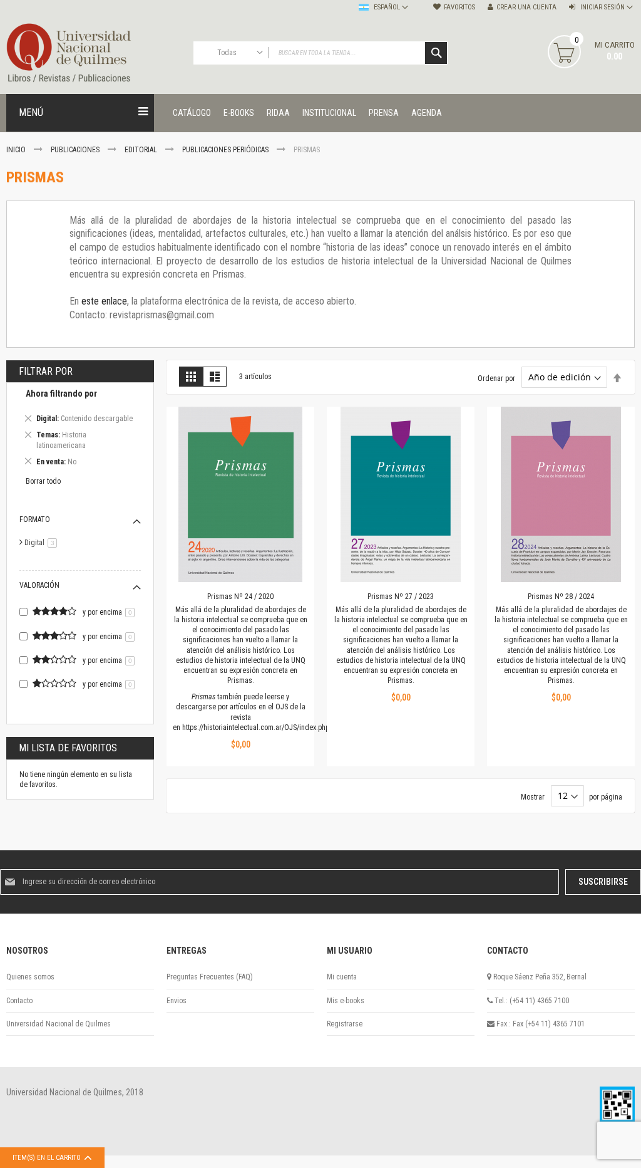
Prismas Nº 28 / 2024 (561, 596)
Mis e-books (345, 1000)
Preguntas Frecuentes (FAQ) (210, 976)
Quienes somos (30, 976)
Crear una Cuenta (526, 7)
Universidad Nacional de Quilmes (58, 1023)
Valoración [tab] (39, 585)
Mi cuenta (342, 976)
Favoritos (459, 7)
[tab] (80, 429)
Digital (42, 542)
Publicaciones (76, 149)
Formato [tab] (34, 519)
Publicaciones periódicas (226, 149)
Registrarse (344, 1023)
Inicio (17, 149)
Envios (177, 1000)
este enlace (104, 301)
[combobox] (321, 53)
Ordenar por (496, 377)
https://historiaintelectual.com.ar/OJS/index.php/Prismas (269, 727)
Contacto (19, 1000)
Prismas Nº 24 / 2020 (240, 596)
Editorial (142, 149)
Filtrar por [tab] (46, 371)
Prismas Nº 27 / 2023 (400, 596)
